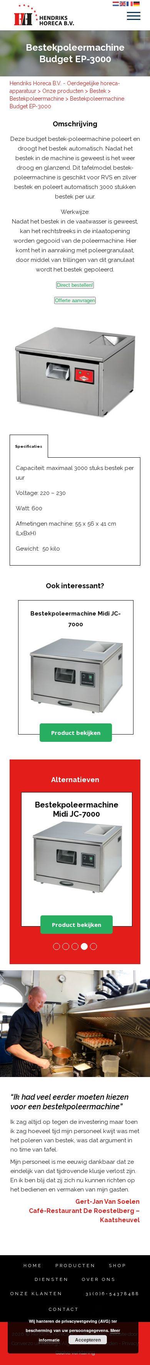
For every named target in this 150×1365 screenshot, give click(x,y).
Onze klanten (36, 1293)
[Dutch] (116, 3)
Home (32, 1265)
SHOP (118, 1265)
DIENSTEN (52, 1279)
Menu (133, 16)
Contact (64, 1309)
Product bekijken (75, 732)
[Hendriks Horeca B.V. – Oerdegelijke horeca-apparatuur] (44, 14)
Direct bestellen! (75, 285)
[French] (130, 3)
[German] (136, 3)
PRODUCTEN (75, 1265)
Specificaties (28, 446)
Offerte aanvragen (75, 300)
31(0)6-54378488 (111, 1293)
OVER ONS (99, 1279)
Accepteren (88, 1339)
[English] (123, 3)
